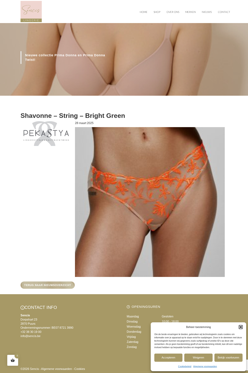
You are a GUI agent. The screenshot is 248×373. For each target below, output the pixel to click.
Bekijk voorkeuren (228, 357)
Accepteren (168, 357)
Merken (190, 11)
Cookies (79, 368)
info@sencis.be (30, 336)
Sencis (34, 368)
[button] (241, 327)
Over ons (172, 11)
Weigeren (198, 357)
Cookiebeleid (184, 366)
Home (143, 11)
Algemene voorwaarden (205, 366)
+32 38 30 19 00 (31, 331)
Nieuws (207, 11)
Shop (157, 11)
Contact (224, 11)
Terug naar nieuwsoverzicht (47, 285)
